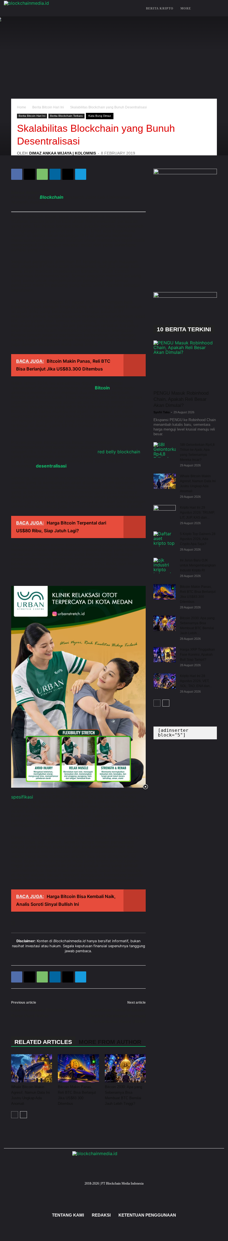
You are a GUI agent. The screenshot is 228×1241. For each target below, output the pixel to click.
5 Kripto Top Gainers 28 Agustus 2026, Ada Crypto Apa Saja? (197, 539)
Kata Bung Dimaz (99, 115)
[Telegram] (80, 174)
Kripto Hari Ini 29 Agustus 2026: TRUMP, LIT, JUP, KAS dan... (197, 512)
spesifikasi (22, 797)
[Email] (67, 174)
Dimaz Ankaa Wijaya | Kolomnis (62, 153)
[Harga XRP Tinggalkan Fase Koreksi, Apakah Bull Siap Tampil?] (164, 654)
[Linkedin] (55, 174)
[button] (217, 8)
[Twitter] (89, 1190)
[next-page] (23, 1114)
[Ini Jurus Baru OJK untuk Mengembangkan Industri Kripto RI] (164, 565)
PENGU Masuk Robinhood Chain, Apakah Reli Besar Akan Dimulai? (181, 399)
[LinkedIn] (131, 1190)
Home (21, 107)
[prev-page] (14, 1114)
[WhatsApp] (42, 174)
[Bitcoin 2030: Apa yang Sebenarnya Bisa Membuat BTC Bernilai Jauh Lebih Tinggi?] (125, 1068)
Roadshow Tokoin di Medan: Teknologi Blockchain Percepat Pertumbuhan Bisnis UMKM (116, 1016)
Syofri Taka (161, 412)
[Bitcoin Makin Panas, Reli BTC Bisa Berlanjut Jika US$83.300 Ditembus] (78, 1068)
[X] (29, 174)
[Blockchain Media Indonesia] (59, 8)
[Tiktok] (139, 1190)
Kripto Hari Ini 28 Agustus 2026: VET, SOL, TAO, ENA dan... (196, 681)
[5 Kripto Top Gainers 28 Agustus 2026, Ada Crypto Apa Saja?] (164, 539)
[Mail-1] (122, 1190)
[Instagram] (106, 1190)
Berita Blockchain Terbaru (66, 115)
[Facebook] (16, 174)
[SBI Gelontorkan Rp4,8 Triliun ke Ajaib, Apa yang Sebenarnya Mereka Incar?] (164, 450)
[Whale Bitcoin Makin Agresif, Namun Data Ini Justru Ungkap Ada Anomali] (31, 1068)
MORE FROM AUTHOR (110, 1042)
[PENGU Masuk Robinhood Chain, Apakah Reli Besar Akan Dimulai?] (185, 363)
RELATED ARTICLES (43, 1042)
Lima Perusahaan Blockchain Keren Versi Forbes (39, 1013)
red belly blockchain (119, 451)
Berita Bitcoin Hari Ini (48, 107)
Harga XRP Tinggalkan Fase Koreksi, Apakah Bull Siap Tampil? (197, 654)
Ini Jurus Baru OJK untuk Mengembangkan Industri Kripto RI (198, 565)
